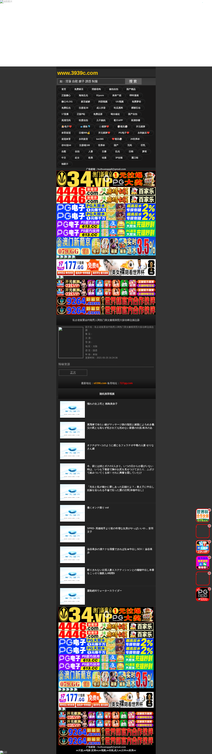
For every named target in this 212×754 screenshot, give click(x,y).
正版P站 (81, 114)
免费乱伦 (66, 108)
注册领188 (84, 145)
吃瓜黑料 (118, 108)
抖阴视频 (102, 101)
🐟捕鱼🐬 (85, 126)
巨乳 (143, 145)
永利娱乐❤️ (144, 132)
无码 (129, 145)
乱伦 (117, 151)
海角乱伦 (83, 95)
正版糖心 (66, 95)
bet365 (100, 139)
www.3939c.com (77, 73)
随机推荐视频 (107, 393)
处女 (77, 157)
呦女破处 (115, 114)
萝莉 (144, 151)
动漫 (104, 157)
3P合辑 (119, 157)
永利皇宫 (83, 139)
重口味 (134, 157)
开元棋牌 (140, 126)
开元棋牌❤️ (104, 132)
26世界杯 (135, 139)
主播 (104, 151)
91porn (100, 95)
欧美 (90, 157)
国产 (116, 145)
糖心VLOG (67, 101)
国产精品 (131, 89)
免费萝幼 (136, 101)
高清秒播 (135, 120)
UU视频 (120, 101)
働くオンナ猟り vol (98, 507)
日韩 (131, 151)
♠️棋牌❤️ (104, 126)
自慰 (63, 151)
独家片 (64, 164)
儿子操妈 (100, 120)
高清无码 (66, 120)
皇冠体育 (66, 139)
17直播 (65, 114)
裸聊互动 (135, 108)
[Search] (151, 73)
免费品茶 (97, 114)
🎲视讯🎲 (122, 126)
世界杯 (101, 145)
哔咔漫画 (134, 95)
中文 (63, 157)
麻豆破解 (85, 101)
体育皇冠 (66, 132)
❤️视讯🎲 (117, 139)
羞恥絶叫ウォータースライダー (104, 590)
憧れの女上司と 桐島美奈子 (102, 403)
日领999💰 (84, 132)
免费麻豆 (78, 89)
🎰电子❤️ (66, 126)
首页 (63, 89)
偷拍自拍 (113, 89)
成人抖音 (101, 108)
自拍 (77, 151)
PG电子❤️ (124, 132)
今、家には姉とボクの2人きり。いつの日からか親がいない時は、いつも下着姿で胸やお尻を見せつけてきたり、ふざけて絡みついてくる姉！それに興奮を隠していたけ (120, 469)
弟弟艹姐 (116, 95)
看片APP (118, 120)
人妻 (90, 151)
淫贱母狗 (96, 89)
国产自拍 (132, 114)
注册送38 (83, 108)
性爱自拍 (83, 120)
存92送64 (66, 145)
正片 (73, 372)
